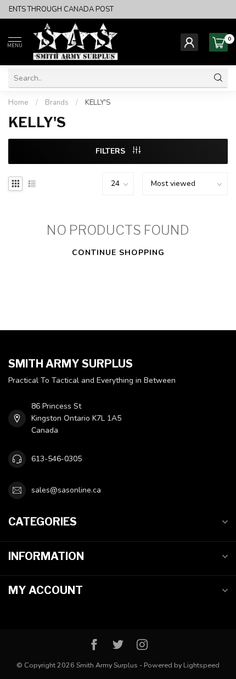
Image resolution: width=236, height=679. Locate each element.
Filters (111, 151)
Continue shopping (118, 252)
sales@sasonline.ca (66, 490)
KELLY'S (97, 102)
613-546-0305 (56, 459)
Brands (57, 102)
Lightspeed (201, 665)
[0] (218, 42)
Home (18, 102)
